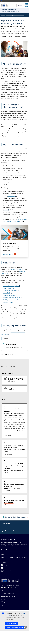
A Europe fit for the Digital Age (11, 286)
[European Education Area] (4, 4)
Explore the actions (9, 243)
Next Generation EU (8, 288)
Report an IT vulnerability (7, 593)
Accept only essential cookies (14, 627)
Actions (3, 15)
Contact (3, 590)
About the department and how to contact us (13, 557)
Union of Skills (6, 293)
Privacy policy (4, 602)
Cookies (3, 599)
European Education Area (16, 269)
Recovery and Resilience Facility (11, 290)
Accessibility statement (7, 549)
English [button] (20, 5)
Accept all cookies (11, 623)
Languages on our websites (8, 596)
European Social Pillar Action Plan (11, 297)
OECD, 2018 (11, 196)
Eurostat (6, 210)
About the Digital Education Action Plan (15, 15)
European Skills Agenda (9, 295)
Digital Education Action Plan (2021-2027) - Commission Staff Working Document (14, 466)
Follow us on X (11, 344)
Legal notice (4, 605)
